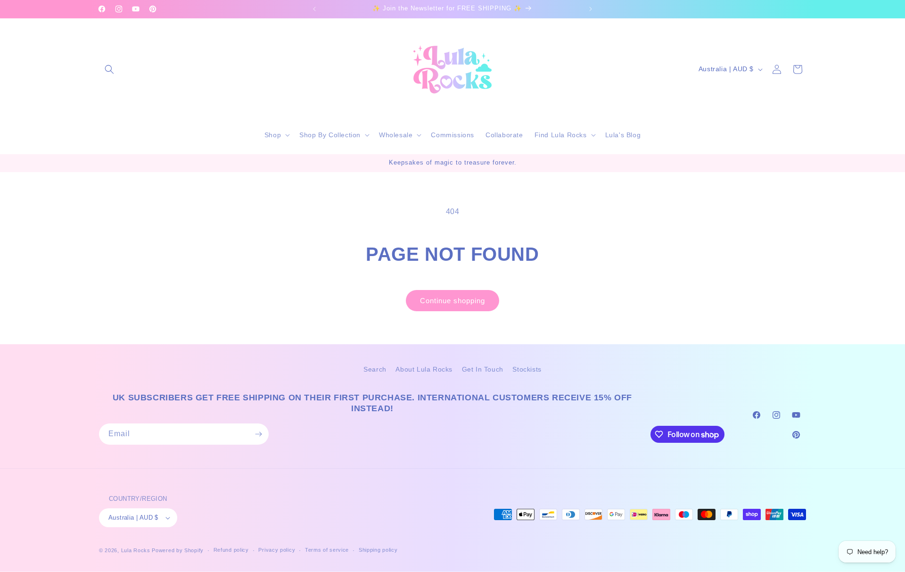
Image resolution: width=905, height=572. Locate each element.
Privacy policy (276, 550)
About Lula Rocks (423, 369)
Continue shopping (452, 301)
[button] (109, 69)
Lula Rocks (135, 550)
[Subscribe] (258, 434)
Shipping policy (378, 550)
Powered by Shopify (178, 550)
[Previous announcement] (314, 9)
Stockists (526, 369)
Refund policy (231, 550)
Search (375, 369)
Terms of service (327, 550)
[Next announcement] (590, 9)
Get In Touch (482, 369)
